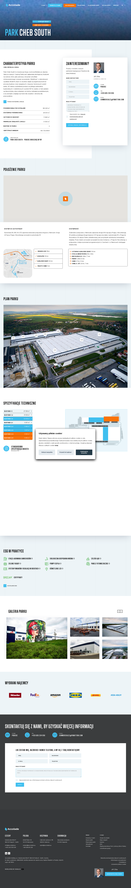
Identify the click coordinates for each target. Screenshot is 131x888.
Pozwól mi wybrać (65, 452)
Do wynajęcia (69, 5)
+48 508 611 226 (28, 847)
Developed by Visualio (13, 869)
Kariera (102, 842)
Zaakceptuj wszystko (84, 452)
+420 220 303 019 (10, 847)
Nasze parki (81, 5)
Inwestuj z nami (55, 5)
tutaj (56, 445)
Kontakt (116, 5)
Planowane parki (93, 5)
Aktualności (106, 5)
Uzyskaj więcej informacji (77, 125)
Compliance (122, 862)
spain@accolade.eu (45, 845)
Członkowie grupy (105, 848)
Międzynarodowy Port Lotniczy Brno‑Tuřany (113, 846)
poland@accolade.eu (29, 845)
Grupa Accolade (104, 838)
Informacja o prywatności (118, 860)
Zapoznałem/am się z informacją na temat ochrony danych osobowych (40, 780)
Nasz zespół (103, 840)
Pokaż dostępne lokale (15, 101)
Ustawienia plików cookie (118, 864)
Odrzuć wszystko (47, 452)
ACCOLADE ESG (12, 585)
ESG (101, 844)
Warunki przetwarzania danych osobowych (113, 858)
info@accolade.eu (10, 845)
